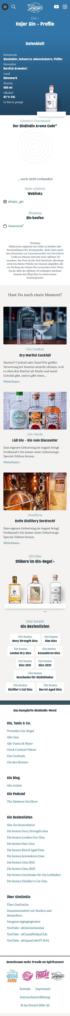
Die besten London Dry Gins (26, 837)
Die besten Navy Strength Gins (27, 831)
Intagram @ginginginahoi (23, 921)
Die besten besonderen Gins (25, 856)
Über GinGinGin (18, 904)
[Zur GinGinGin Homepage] (35, 8)
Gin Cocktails (16, 756)
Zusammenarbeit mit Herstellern (46, 253)
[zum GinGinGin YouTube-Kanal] (56, 6)
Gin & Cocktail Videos (21, 749)
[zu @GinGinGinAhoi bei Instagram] (65, 6)
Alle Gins (13, 737)
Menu (5, 6)
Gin (34, 18)
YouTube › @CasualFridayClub (27, 934)
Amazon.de (16, 226)
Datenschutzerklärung (35, 997)
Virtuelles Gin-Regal (20, 731)
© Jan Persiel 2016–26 (35, 1005)
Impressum (42, 989)
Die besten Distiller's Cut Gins (27, 881)
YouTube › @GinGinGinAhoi (25, 928)
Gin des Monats (17, 762)
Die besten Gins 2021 (21, 862)
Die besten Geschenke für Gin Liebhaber (34, 875)
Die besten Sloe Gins (20, 843)
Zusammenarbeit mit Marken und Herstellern (29, 913)
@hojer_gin (15, 201)
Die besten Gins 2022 (21, 868)
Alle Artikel (14, 785)
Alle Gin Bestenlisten (21, 825)
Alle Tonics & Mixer (20, 743)
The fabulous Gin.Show (22, 801)
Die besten (25, 639)
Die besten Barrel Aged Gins (25, 850)
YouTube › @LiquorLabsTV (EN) (28, 940)
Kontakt (25, 989)
